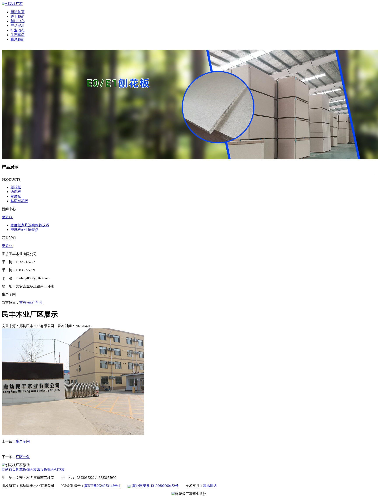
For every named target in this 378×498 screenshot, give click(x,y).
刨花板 (15, 187)
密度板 (15, 196)
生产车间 (35, 302)
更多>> (7, 217)
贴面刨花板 (19, 201)
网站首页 (9, 469)
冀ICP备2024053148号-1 (102, 486)
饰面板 (15, 192)
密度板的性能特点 (24, 230)
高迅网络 (210, 486)
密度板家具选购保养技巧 (29, 225)
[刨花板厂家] (12, 4)
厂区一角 (23, 457)
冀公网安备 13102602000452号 (155, 486)
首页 (23, 302)
